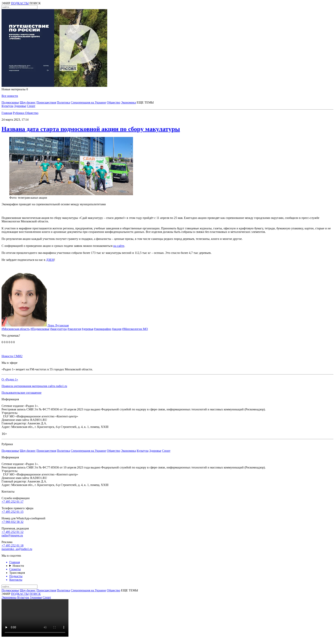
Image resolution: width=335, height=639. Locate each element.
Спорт (31, 106)
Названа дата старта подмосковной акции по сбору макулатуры (91, 128)
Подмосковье (10, 102)
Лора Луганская (58, 325)
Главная (7, 113)
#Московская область (16, 329)
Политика (63, 102)
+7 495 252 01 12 (12, 532)
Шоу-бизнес (28, 102)
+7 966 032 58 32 (12, 521)
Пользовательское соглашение (21, 392)
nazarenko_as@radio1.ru (17, 549)
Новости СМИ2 (12, 356)
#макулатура (58, 329)
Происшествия (46, 102)
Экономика (128, 102)
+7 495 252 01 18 (12, 545)
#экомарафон (102, 329)
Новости (18, 565)
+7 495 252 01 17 (12, 501)
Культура (7, 106)
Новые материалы (15, 89)
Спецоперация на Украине (88, 102)
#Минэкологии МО (135, 329)
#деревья (87, 329)
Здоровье (20, 106)
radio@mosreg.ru (12, 535)
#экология (74, 329)
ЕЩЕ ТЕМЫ (145, 102)
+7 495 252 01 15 (12, 511)
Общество (113, 102)
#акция (116, 329)
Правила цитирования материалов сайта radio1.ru (34, 386)
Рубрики (19, 113)
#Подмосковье (39, 329)
